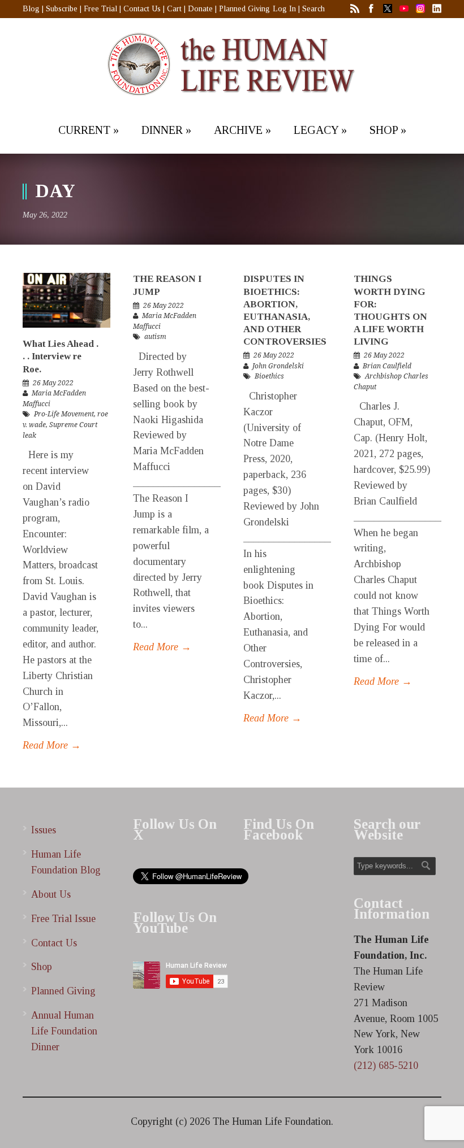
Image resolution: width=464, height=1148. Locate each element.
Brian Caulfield (387, 366)
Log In (284, 9)
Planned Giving (244, 9)
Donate (200, 9)
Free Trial (100, 9)
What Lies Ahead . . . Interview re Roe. (60, 356)
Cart (174, 9)
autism (155, 337)
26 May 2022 (53, 383)
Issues (43, 830)
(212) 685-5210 (386, 1065)
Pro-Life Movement (64, 414)
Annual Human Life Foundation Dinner (64, 1031)
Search (313, 9)
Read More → (52, 745)
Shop (41, 966)
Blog (31, 9)
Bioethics (269, 376)
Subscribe (62, 9)
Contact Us (142, 9)
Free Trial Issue (63, 918)
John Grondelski (278, 366)
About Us (51, 894)
